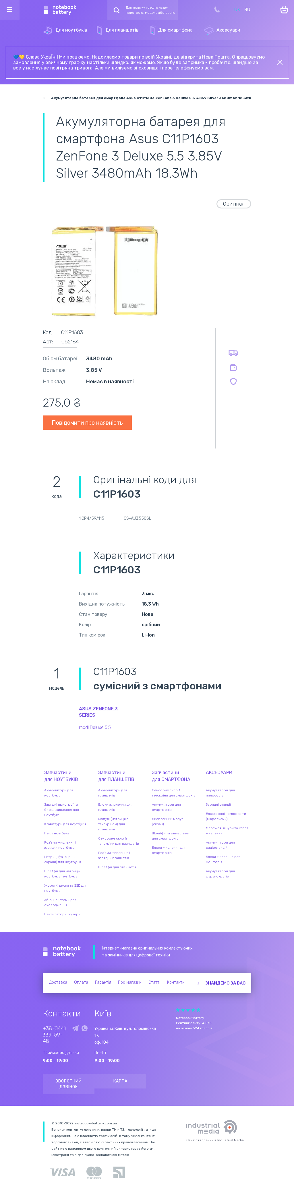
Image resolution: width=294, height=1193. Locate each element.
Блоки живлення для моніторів (223, 859)
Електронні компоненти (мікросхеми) (226, 816)
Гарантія (103, 982)
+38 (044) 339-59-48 (54, 1034)
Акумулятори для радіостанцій (220, 845)
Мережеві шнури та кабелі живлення (227, 830)
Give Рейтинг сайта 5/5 (198, 1010)
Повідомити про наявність (87, 422)
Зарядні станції (218, 805)
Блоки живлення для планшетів (115, 807)
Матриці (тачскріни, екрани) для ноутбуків (62, 859)
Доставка (58, 982)
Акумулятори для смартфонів (166, 807)
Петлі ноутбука (56, 833)
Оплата (81, 982)
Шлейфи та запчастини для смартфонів (170, 835)
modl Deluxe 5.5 (95, 727)
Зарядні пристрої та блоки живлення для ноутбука (61, 810)
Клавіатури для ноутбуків (65, 824)
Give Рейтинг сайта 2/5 (182, 1010)
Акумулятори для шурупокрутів (220, 873)
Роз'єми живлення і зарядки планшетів (114, 855)
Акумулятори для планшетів (112, 792)
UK (237, 9)
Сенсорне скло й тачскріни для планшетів (118, 841)
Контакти (176, 982)
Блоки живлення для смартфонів (169, 850)
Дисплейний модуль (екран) (168, 821)
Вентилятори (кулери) (63, 914)
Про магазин (130, 982)
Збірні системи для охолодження (60, 902)
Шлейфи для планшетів (117, 867)
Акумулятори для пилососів (220, 792)
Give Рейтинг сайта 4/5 (193, 1010)
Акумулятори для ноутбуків (58, 792)
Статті (154, 982)
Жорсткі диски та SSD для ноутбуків (65, 888)
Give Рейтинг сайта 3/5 (188, 1010)
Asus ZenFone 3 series (98, 712)
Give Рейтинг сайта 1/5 (177, 1010)
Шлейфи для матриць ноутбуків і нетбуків (62, 873)
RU (247, 9)
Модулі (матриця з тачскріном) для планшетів (113, 824)
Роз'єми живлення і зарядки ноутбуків (60, 845)
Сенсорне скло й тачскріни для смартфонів (174, 792)
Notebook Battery (62, 952)
